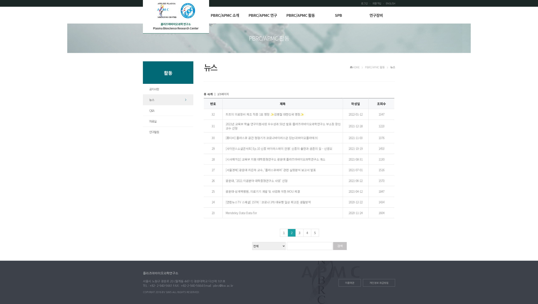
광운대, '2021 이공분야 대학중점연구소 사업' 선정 (256, 181)
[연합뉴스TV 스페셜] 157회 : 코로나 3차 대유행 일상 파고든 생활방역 (268, 202)
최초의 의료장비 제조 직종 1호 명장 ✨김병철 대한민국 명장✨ (265, 114)
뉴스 (151, 100)
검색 (340, 246)
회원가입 (376, 3)
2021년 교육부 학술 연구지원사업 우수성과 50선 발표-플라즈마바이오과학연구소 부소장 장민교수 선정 (283, 126)
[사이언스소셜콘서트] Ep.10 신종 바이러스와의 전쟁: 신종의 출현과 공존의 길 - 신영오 (279, 148)
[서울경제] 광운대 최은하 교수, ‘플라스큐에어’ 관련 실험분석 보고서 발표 (271, 170)
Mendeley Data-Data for (241, 213)
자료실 (153, 121)
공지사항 (154, 89)
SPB (338, 15)
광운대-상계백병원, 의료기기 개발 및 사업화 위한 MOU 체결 (263, 191)
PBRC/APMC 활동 (300, 15)
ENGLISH (390, 3)
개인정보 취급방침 (379, 283)
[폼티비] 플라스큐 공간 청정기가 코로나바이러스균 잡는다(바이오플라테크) (272, 138)
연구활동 (154, 132)
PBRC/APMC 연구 (262, 15)
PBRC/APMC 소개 (225, 15)
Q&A (151, 110)
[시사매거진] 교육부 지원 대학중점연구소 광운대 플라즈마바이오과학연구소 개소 (275, 159)
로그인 (364, 3)
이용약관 (349, 283)
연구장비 (376, 15)
